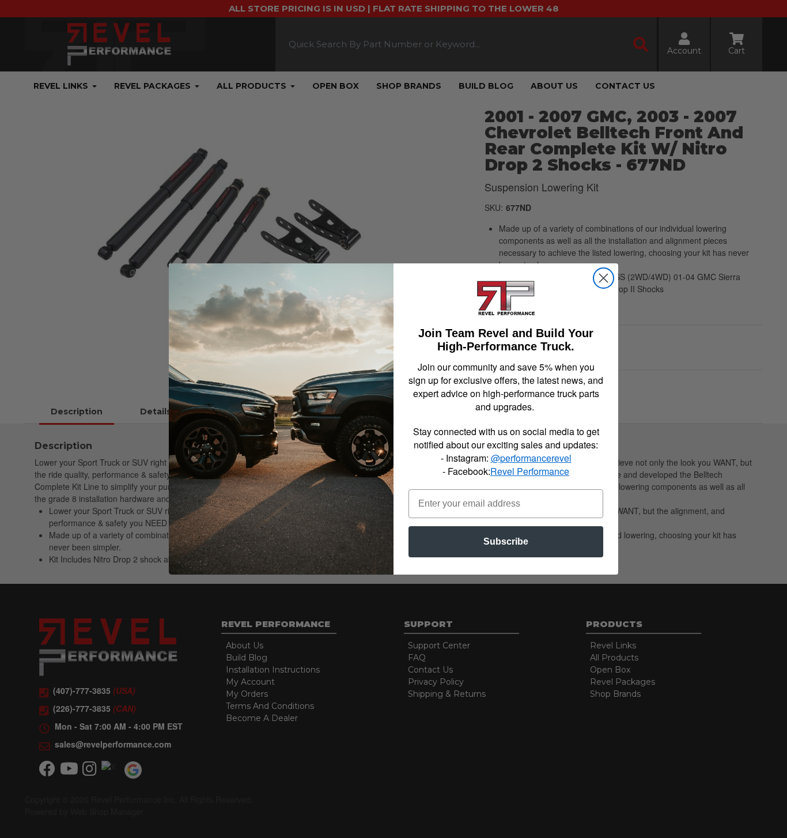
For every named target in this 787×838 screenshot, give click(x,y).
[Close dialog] (603, 278)
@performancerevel (531, 458)
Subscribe (505, 541)
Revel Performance (529, 471)
